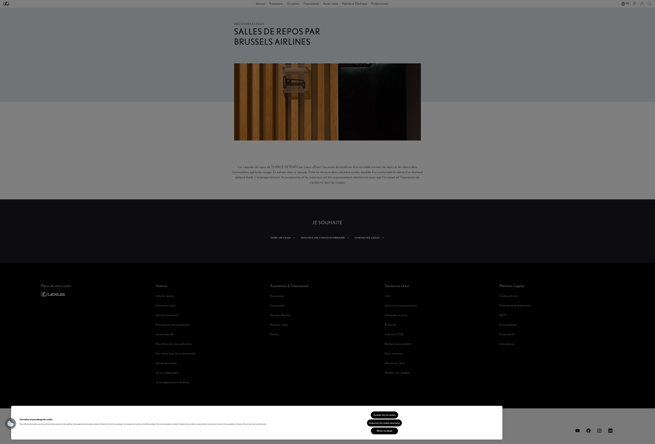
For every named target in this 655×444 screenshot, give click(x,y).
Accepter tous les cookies (385, 415)
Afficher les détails (384, 431)
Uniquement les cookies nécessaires (384, 423)
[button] (10, 423)
